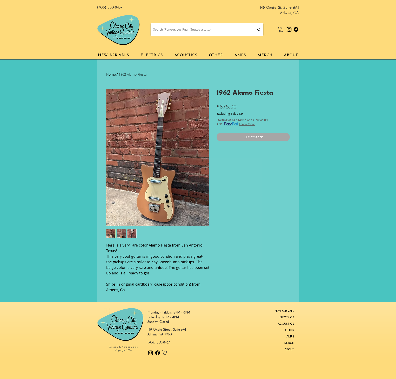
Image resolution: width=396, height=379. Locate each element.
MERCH (289, 343)
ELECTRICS (287, 317)
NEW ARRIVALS (284, 311)
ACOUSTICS (286, 324)
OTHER (289, 330)
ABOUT (289, 349)
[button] (281, 29)
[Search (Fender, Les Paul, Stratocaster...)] (258, 29)
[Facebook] (296, 29)
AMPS (290, 336)
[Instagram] (289, 29)
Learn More (247, 124)
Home (111, 74)
